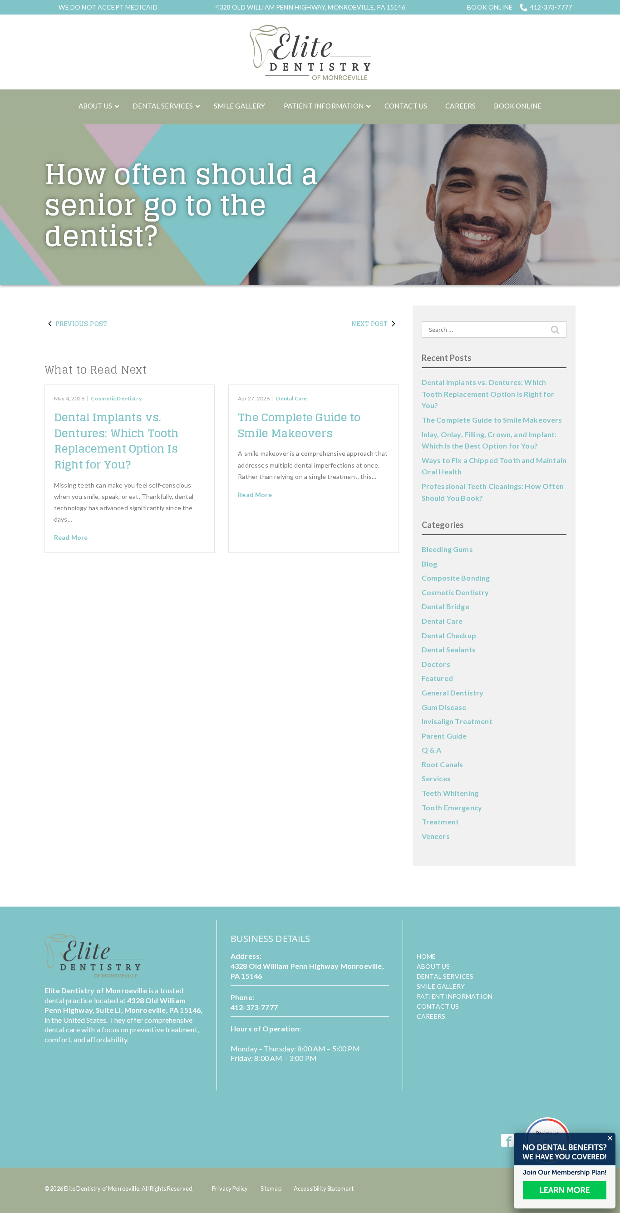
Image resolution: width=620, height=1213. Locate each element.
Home (426, 956)
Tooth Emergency (452, 807)
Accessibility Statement (324, 1188)
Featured (437, 678)
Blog (430, 563)
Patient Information (454, 996)
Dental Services (445, 976)
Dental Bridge (445, 606)
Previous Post (81, 323)
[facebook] (507, 1140)
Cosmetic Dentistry (116, 398)
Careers (431, 1016)
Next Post (369, 323)
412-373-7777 (551, 7)
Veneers (436, 836)
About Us (433, 966)
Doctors (436, 664)
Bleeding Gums (447, 549)
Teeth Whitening (450, 793)
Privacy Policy (230, 1188)
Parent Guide (444, 735)
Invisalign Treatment (457, 721)
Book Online (489, 7)
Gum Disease (444, 707)
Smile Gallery (441, 986)
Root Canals (442, 764)
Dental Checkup (449, 635)
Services (436, 778)
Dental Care (291, 398)
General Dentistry (453, 692)
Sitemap (271, 1188)
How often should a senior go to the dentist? (181, 204)
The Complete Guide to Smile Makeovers (299, 425)
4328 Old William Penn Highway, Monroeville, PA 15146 (310, 7)
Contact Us (438, 1006)
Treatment (440, 821)
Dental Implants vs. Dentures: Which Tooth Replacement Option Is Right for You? (116, 441)
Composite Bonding (456, 577)
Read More (71, 537)
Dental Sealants (449, 649)
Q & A (432, 749)
